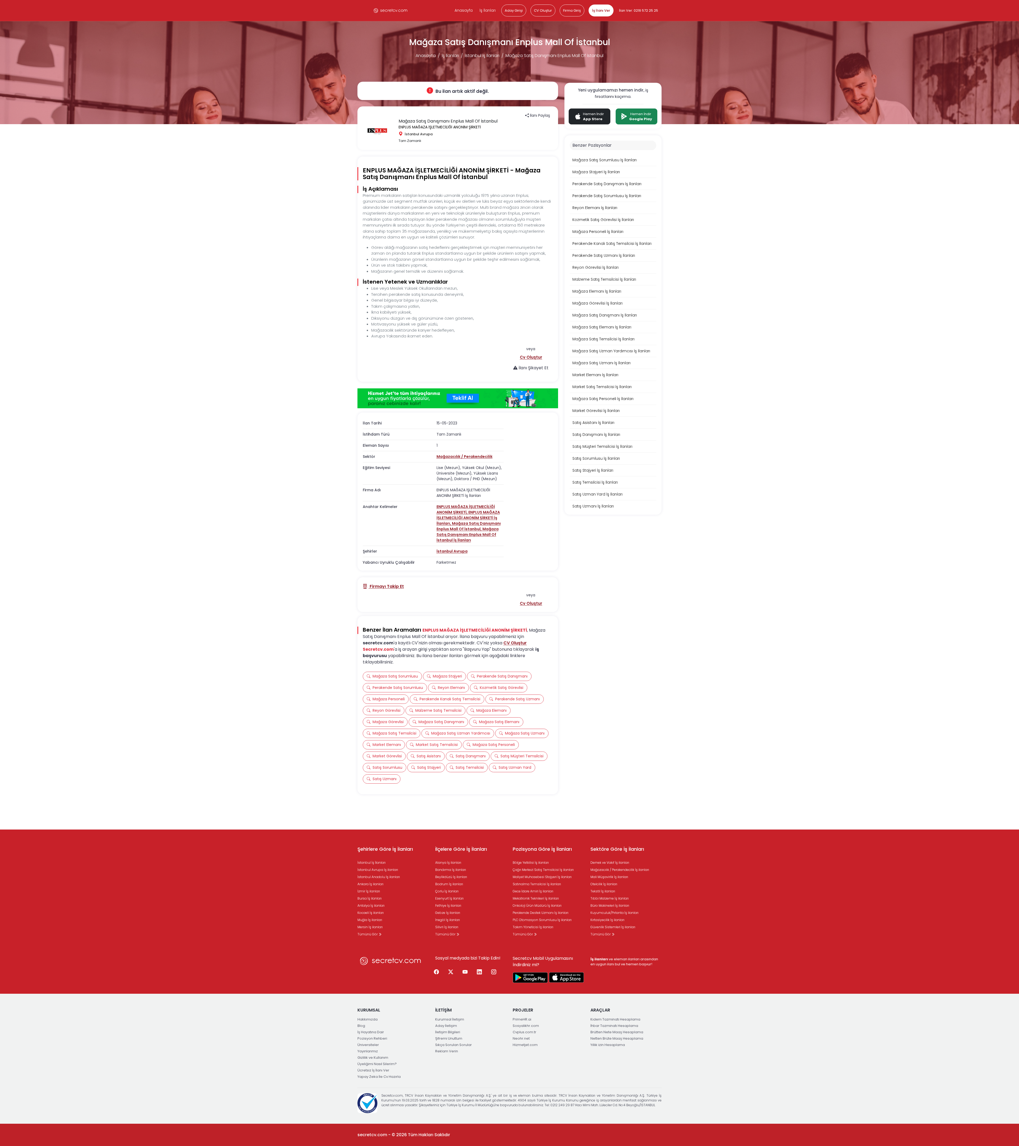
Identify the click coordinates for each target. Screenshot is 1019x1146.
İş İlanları (488, 10)
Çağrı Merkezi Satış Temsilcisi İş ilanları (543, 869)
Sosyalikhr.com (526, 1025)
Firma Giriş (572, 10)
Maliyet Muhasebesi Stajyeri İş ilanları (542, 877)
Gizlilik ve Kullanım (372, 1057)
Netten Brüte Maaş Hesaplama (616, 1038)
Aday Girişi (514, 10)
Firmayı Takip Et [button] (386, 586)
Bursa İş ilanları (369, 898)
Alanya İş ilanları (448, 862)
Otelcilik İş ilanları (603, 884)
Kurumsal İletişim (449, 1019)
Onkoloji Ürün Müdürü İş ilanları (537, 905)
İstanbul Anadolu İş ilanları (378, 877)
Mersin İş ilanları (370, 927)
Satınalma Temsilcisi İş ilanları (537, 884)
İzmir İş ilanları (368, 891)
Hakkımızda (367, 1019)
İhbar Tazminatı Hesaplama (614, 1025)
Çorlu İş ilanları (447, 891)
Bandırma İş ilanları (450, 869)
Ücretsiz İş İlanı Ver (373, 1070)
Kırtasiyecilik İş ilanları (607, 920)
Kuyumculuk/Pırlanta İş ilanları (614, 912)
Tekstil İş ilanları (602, 891)
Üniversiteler (368, 1044)
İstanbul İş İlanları (482, 56)
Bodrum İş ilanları (449, 884)
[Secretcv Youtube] (465, 972)
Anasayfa (464, 10)
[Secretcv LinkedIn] (479, 972)
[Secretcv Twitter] (450, 972)
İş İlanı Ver (601, 10)
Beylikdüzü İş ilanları (451, 877)
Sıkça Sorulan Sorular (453, 1044)
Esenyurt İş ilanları (449, 898)
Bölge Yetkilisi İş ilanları (531, 862)
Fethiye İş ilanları (448, 905)
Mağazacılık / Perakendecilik (465, 456)
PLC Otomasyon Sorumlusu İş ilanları (542, 920)
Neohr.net (521, 1038)
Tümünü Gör (367, 934)
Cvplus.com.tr (524, 1032)
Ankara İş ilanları (370, 884)
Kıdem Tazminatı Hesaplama (615, 1019)
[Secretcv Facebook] (436, 972)
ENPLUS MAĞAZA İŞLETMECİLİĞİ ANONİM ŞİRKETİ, (466, 509)
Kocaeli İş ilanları (370, 912)
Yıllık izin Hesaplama (607, 1044)
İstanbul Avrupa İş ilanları (377, 869)
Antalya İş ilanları (371, 905)
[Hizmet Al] (457, 398)
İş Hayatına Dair (370, 1032)
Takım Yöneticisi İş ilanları (533, 927)
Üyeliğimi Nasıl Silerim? (377, 1063)
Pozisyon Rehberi (372, 1038)
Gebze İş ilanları (447, 912)
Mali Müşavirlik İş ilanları (609, 877)
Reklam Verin (446, 1051)
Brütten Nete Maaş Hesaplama (616, 1032)
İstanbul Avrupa (452, 551)
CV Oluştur (543, 10)
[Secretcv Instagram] (493, 972)
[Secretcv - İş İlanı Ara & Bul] (530, 977)
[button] (531, 357)
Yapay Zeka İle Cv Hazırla (379, 1076)
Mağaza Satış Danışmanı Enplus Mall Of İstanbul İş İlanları (468, 534)
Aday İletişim (446, 1025)
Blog (361, 1025)
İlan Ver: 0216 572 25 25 (638, 10)
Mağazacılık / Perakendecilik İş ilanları (619, 869)
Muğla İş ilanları (369, 920)
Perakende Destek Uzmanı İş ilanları (540, 912)
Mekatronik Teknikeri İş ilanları (536, 898)
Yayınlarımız (367, 1051)
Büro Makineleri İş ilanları (609, 905)
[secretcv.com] (390, 10)
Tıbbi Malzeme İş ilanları (609, 898)
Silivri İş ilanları (446, 927)
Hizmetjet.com (525, 1044)
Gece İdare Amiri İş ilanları (533, 891)
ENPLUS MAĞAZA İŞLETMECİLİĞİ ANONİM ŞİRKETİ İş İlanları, (468, 518)
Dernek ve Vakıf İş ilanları (609, 862)
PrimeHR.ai (522, 1019)
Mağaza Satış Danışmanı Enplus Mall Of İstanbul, (469, 526)
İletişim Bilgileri (447, 1032)
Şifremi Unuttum (448, 1038)
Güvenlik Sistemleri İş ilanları (612, 927)
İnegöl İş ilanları (447, 920)
